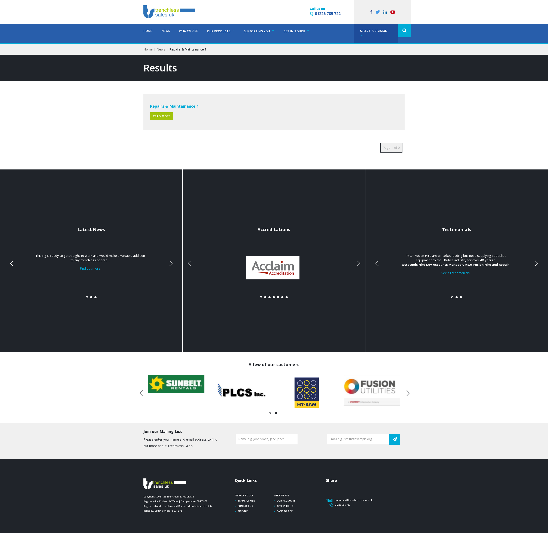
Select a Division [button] (373, 31)
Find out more (90, 268)
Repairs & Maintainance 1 (174, 106)
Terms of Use (246, 500)
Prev (12, 263)
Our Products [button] (219, 31)
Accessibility (285, 506)
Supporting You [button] (257, 31)
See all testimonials (455, 273)
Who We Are (188, 31)
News (165, 31)
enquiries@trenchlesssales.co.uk (353, 500)
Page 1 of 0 (391, 147)
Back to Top (285, 511)
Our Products (286, 500)
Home (147, 31)
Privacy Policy (244, 495)
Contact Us (245, 506)
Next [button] (406, 392)
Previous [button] (141, 392)
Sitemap (243, 511)
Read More (161, 116)
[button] (404, 30)
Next (170, 263)
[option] (176, 384)
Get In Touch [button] (294, 31)
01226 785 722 (328, 13)
